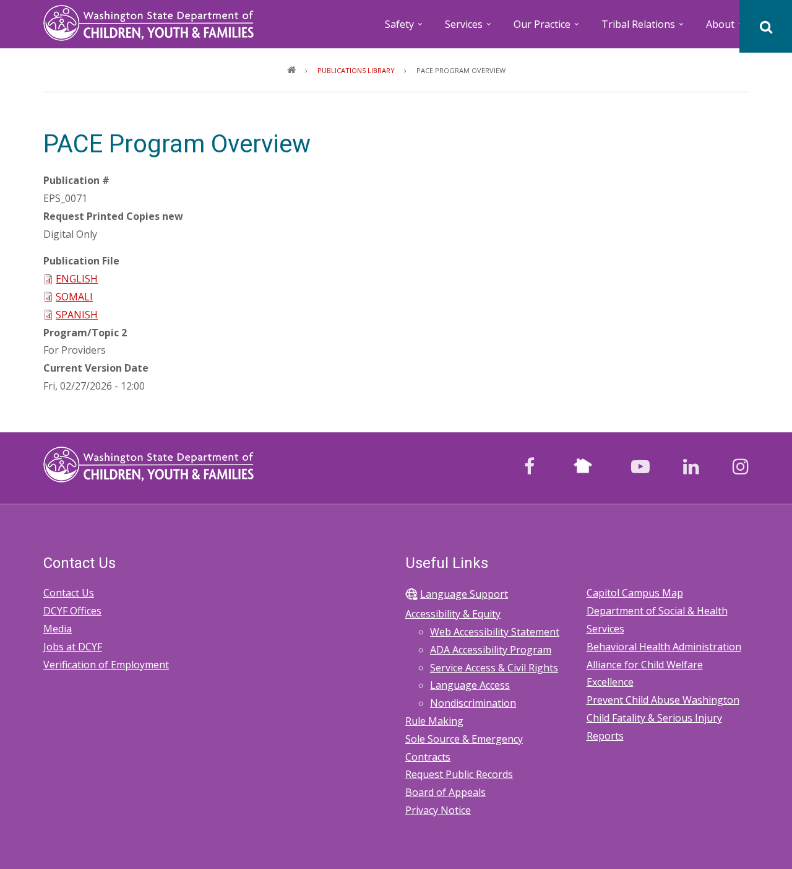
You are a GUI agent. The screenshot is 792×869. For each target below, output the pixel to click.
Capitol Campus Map (635, 593)
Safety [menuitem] (404, 28)
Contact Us (68, 593)
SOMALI (74, 296)
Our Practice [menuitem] (547, 28)
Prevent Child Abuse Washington (663, 700)
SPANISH (77, 314)
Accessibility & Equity (453, 614)
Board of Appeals (445, 792)
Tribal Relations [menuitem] (643, 28)
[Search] (765, 26)
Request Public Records (459, 774)
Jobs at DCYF (72, 646)
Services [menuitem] (469, 28)
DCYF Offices (72, 611)
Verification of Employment (106, 664)
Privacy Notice (438, 810)
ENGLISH (77, 279)
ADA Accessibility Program (490, 650)
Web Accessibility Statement (494, 632)
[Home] (148, 21)
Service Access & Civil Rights (494, 668)
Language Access (470, 685)
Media (57, 628)
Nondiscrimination (473, 703)
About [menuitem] (725, 28)
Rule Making (434, 721)
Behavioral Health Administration (664, 646)
